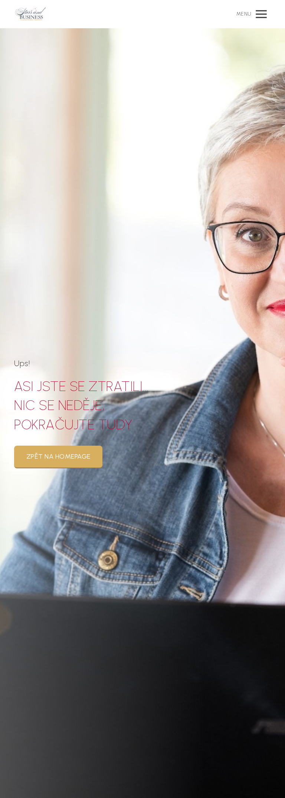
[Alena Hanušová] (31, 14)
